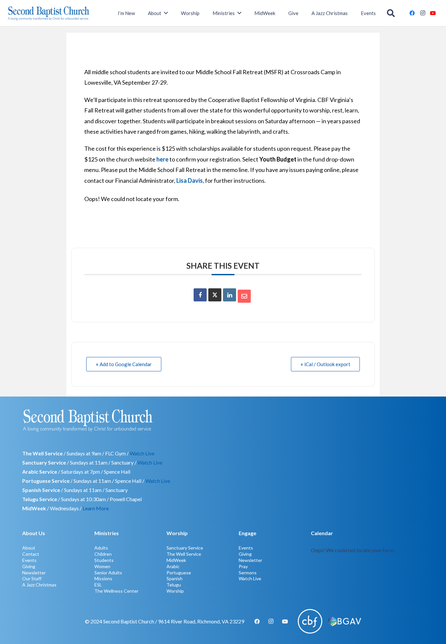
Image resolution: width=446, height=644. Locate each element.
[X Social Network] (214, 294)
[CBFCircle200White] (310, 621)
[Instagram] (422, 13)
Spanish (175, 578)
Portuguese (179, 572)
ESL (98, 584)
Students (104, 560)
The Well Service (184, 554)
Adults (101, 548)
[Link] (367, 561)
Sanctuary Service (185, 548)
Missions (103, 578)
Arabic (173, 566)
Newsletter (34, 572)
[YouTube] (433, 13)
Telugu (174, 584)
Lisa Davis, (190, 180)
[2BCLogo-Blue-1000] (48, 13)
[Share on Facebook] (200, 294)
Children (103, 554)
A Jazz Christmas (39, 584)
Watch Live (142, 453)
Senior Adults (108, 572)
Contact (30, 554)
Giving (28, 566)
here (162, 159)
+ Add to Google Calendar (124, 364)
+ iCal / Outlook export (325, 364)
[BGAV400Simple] (344, 621)
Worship (175, 591)
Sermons (248, 572)
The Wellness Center (116, 591)
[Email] (244, 296)
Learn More (96, 508)
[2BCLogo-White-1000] (222, 420)
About (28, 548)
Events (29, 560)
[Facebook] (412, 13)
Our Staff (31, 578)
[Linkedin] (229, 294)
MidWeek (176, 560)
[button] (391, 13)
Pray (243, 566)
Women (102, 566)
